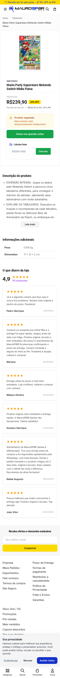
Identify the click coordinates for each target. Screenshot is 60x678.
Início (5, 18)
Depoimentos (11, 573)
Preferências (11, 660)
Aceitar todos (47, 660)
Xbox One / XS (11, 608)
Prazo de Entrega (43, 562)
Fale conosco (11, 578)
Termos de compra (14, 583)
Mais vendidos (11, 624)
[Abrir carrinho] (54, 9)
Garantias (38, 600)
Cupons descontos (14, 629)
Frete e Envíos (41, 594)
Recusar (28, 660)
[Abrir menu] (5, 9)
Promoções (9, 614)
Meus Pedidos (11, 567)
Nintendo (17, 18)
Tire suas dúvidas (13, 634)
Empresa (8, 562)
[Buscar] (47, 9)
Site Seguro (9, 588)
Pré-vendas (9, 619)
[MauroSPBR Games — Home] (26, 9)
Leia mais (30, 224)
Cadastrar (30, 548)
